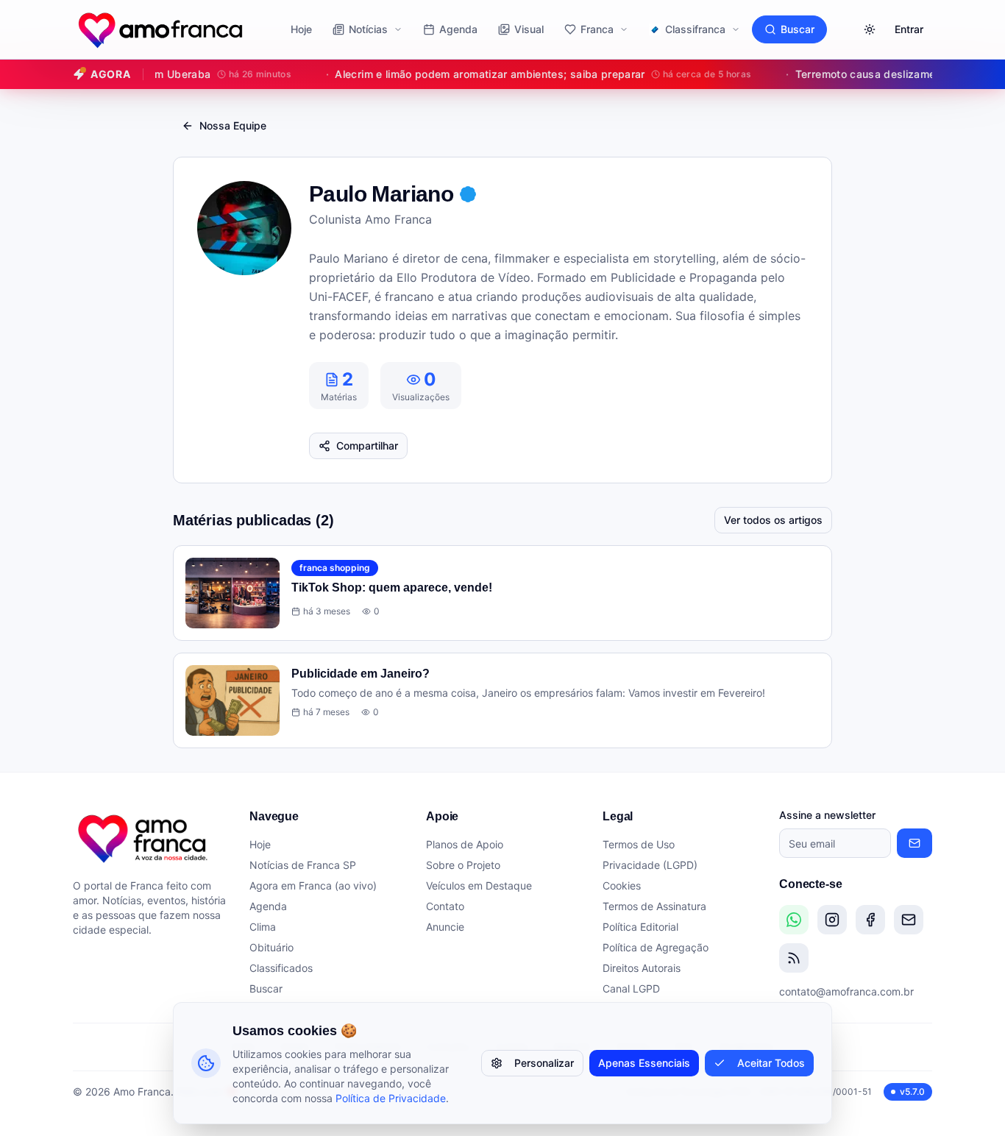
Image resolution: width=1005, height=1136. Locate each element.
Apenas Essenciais (644, 1063)
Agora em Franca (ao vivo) (313, 885)
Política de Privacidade (390, 1098)
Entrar (909, 29)
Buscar (797, 29)
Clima (262, 926)
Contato (445, 906)
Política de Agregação (656, 947)
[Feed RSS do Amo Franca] (794, 958)
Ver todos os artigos (773, 520)
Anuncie (445, 926)
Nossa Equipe (232, 125)
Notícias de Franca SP (302, 865)
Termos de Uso (639, 844)
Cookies (622, 885)
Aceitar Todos (771, 1063)
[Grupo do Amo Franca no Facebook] (870, 919)
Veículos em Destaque (479, 885)
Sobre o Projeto (463, 865)
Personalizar (544, 1063)
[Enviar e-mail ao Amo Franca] (908, 919)
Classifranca (695, 29)
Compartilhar (367, 445)
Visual (529, 29)
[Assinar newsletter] (914, 843)
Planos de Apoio (464, 844)
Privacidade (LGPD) (650, 865)
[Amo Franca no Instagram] (832, 919)
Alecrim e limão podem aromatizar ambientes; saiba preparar (528, 74)
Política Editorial (640, 926)
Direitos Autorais (642, 968)
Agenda (458, 29)
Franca (597, 29)
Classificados (281, 968)
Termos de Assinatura (654, 906)
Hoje (301, 29)
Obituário (271, 947)
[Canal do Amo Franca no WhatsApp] (794, 919)
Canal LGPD (631, 988)
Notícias (368, 29)
